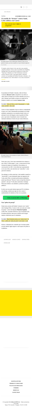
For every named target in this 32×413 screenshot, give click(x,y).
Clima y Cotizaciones (18, 7)
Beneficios (16, 390)
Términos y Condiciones (16, 383)
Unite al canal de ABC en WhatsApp (17, 197)
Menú (30, 7)
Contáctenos (16, 392)
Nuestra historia (16, 381)
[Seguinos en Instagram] (18, 406)
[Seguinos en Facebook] (13, 406)
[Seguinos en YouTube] (17, 406)
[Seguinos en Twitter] (15, 406)
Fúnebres (16, 387)
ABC (4, 7)
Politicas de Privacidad (16, 385)
